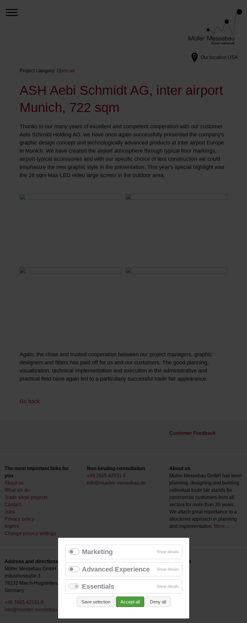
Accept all (130, 601)
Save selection (95, 601)
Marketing (97, 552)
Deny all (158, 601)
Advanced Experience (116, 569)
